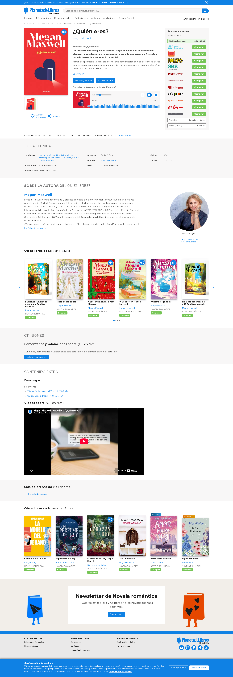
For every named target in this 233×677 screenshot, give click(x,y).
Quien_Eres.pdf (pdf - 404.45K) (43, 396)
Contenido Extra (81, 135)
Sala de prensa (103, 135)
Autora (47, 135)
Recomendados (62, 18)
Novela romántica (47, 155)
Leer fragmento (83, 80)
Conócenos (75, 642)
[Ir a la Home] (25, 23)
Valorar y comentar (36, 357)
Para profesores (123, 646)
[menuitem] (28, 19)
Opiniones (61, 135)
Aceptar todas (199, 667)
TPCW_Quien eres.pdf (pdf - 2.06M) (45, 391)
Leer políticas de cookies (120, 671)
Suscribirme (116, 614)
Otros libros (123, 135)
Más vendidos (43, 18)
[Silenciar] (93, 95)
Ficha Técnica (32, 135)
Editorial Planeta (108, 160)
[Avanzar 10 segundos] (156, 95)
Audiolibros (109, 18)
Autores (95, 18)
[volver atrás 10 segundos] (143, 95)
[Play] (64, 32)
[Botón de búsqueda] (205, 10)
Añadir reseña (105, 80)
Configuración (178, 667)
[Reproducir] (149, 95)
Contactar (75, 646)
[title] (193, 640)
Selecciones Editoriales (34, 642)
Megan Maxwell (38, 195)
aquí (127, 2)
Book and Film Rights (126, 642)
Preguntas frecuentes (80, 650)
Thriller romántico (63, 158)
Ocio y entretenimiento (131, 311)
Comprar (199, 47)
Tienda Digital (126, 18)
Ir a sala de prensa (37, 494)
